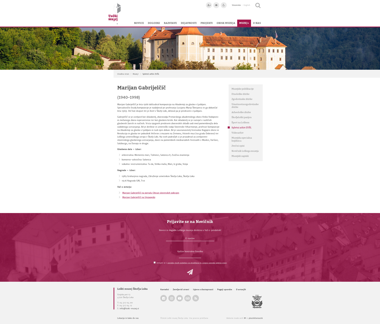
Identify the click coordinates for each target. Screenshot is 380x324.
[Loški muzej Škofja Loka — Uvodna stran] (114, 13)
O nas (257, 23)
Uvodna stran (123, 74)
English (247, 5)
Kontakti (164, 289)
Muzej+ (244, 23)
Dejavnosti (189, 23)
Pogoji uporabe (224, 289)
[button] (190, 272)
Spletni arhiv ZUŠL (150, 74)
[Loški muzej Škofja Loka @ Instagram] (171, 298)
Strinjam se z (191, 263)
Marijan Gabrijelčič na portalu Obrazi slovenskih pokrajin (150, 193)
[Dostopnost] (224, 5)
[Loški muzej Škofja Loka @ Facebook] (163, 298)
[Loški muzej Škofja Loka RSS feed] (195, 298)
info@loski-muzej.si (129, 308)
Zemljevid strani (181, 289)
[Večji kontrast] (216, 5)
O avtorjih (241, 289)
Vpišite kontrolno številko (190, 251)
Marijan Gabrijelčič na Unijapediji (138, 197)
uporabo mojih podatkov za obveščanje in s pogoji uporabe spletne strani (197, 263)
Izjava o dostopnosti (203, 289)
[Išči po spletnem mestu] (258, 5)
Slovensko (236, 5)
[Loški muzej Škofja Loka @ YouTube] (179, 298)
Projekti (207, 23)
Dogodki (154, 23)
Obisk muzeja (226, 23)
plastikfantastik (256, 318)
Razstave (170, 23)
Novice (139, 23)
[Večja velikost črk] (209, 5)
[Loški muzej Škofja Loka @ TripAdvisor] (187, 298)
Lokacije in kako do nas (128, 318)
